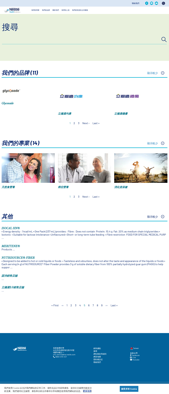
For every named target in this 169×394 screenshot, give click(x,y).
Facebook (135, 355)
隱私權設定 (98, 359)
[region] (84, 389)
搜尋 (10, 26)
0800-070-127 (61, 357)
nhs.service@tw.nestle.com (64, 355)
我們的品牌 (46, 10)
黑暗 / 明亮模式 (163, 3)
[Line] (151, 3)
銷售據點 (97, 348)
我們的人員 (65, 10)
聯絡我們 (135, 3)
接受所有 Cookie (129, 389)
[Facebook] (146, 3)
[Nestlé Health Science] (12, 10)
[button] (84, 73)
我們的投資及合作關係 (80, 10)
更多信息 (87, 391)
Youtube (135, 360)
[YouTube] (156, 3)
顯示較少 (152, 73)
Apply (164, 39)
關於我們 (56, 10)
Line (134, 357)
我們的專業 (35, 10)
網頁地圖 (97, 356)
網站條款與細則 (99, 354)
